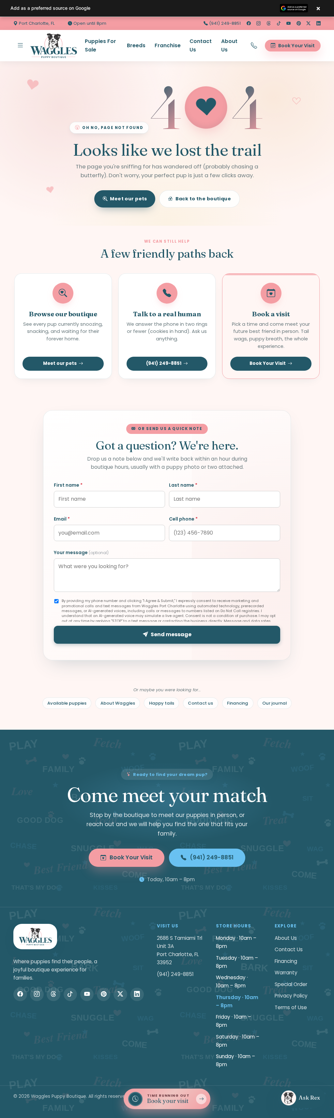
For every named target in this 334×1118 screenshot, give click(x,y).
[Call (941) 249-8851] (254, 45)
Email (62, 519)
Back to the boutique (203, 198)
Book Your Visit (268, 363)
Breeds (136, 45)
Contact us (200, 703)
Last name (183, 485)
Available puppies (66, 703)
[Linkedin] (318, 23)
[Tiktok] (279, 23)
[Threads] (268, 23)
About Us (229, 45)
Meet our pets (128, 198)
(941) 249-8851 (224, 23)
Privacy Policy (291, 995)
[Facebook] (249, 23)
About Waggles (117, 703)
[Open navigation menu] (20, 45)
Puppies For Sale (100, 45)
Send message (171, 634)
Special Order (291, 984)
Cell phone (183, 519)
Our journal (274, 703)
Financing (237, 703)
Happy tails (161, 703)
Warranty (286, 972)
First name (68, 485)
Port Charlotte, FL (36, 23)
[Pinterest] (298, 23)
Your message (81, 552)
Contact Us (201, 45)
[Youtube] (288, 23)
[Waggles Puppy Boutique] (53, 45)
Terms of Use (291, 1007)
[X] (308, 23)
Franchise (168, 45)
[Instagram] (258, 23)
